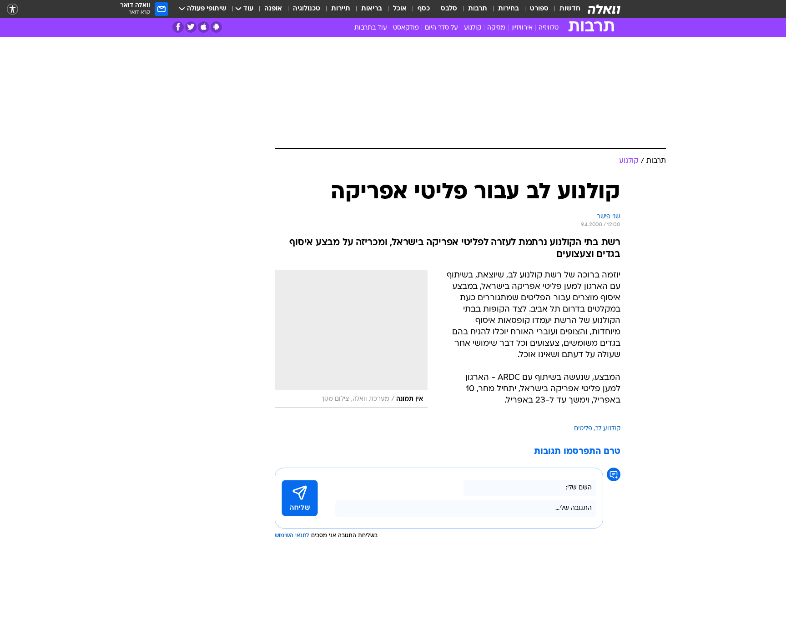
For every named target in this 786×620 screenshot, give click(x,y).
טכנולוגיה (306, 8)
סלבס (449, 8)
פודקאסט (406, 28)
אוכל (400, 8)
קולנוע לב (607, 429)
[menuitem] (564, 9)
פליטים (583, 429)
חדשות (569, 8)
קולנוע (472, 28)
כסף (424, 8)
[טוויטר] (190, 27)
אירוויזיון (522, 28)
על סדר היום (441, 28)
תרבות (477, 8)
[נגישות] (12, 9)
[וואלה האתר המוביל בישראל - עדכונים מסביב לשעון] (604, 9)
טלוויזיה (549, 28)
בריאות (371, 8)
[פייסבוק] (178, 27)
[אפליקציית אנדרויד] (216, 27)
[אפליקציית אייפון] (203, 27)
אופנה (273, 8)
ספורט (539, 8)
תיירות (340, 8)
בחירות (508, 8)
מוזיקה (496, 28)
